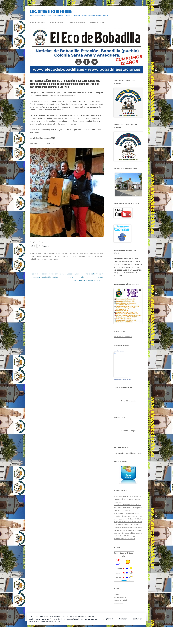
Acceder (116, 594)
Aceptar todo (108, 619)
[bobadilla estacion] (121, 376)
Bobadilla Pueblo (56, 22)
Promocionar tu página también (122, 379)
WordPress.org (119, 603)
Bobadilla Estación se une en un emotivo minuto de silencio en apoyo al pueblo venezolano (128, 499)
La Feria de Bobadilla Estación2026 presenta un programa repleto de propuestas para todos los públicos (128, 507)
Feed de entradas (120, 597)
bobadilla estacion (119, 351)
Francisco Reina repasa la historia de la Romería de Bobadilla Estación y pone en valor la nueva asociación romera (128, 536)
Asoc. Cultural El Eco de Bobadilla (51, 11)
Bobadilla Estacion (37, 22)
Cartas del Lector (97, 22)
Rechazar (123, 619)
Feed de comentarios (121, 600)
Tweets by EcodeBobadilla (123, 337)
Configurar (137, 619)
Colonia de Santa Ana (77, 22)
